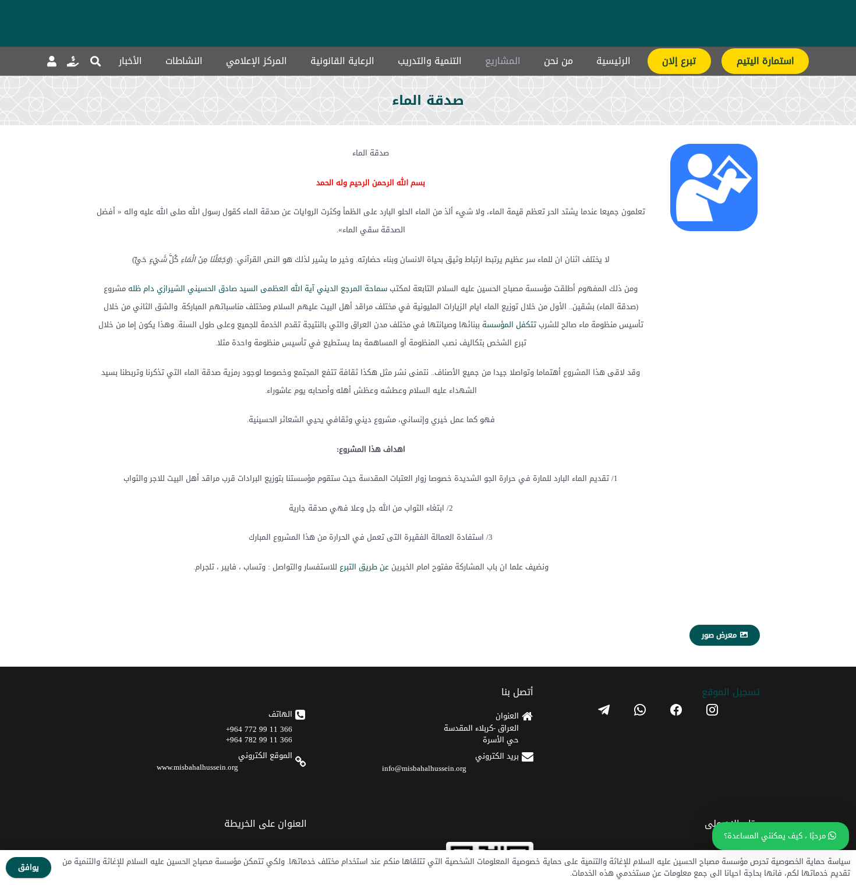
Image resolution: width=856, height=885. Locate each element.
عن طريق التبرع (364, 567)
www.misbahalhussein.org (197, 767)
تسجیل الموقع (731, 692)
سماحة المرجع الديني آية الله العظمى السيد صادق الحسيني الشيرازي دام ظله (257, 288)
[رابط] (73, 61)
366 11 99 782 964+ (259, 739)
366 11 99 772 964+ (259, 729)
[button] (95, 61)
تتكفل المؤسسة (509, 324)
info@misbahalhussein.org (424, 768)
